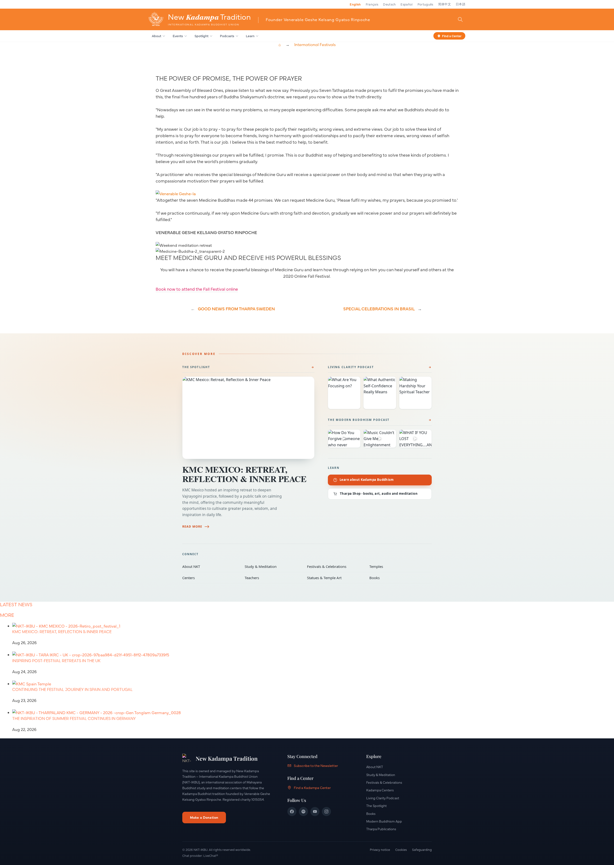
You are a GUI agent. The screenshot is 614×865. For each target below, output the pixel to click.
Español (407, 4)
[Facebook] (291, 811)
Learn (250, 35)
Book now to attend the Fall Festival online (197, 289)
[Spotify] (303, 811)
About (156, 35)
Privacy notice (380, 849)
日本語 (460, 4)
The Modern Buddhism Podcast (359, 420)
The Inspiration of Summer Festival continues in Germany (74, 718)
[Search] (460, 19)
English (355, 4)
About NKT (210, 566)
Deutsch (389, 4)
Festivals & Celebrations (335, 566)
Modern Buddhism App (384, 821)
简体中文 (444, 4)
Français (372, 4)
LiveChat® (210, 855)
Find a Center (451, 35)
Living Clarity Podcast (351, 367)
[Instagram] (326, 811)
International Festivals (315, 44)
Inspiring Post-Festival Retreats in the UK (56, 660)
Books (397, 577)
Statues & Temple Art (335, 577)
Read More (192, 526)
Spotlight (201, 35)
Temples (397, 566)
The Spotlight (196, 367)
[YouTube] (314, 811)
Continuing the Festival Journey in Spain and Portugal (72, 689)
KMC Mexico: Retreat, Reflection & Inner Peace (244, 474)
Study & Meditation (272, 566)
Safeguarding (422, 849)
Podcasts (227, 35)
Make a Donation (204, 817)
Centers (210, 577)
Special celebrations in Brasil (379, 309)
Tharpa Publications (381, 828)
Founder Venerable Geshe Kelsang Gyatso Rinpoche (318, 19)
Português (425, 4)
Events (178, 35)
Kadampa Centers (380, 790)
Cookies (401, 849)
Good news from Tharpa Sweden (236, 309)
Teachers (272, 577)
